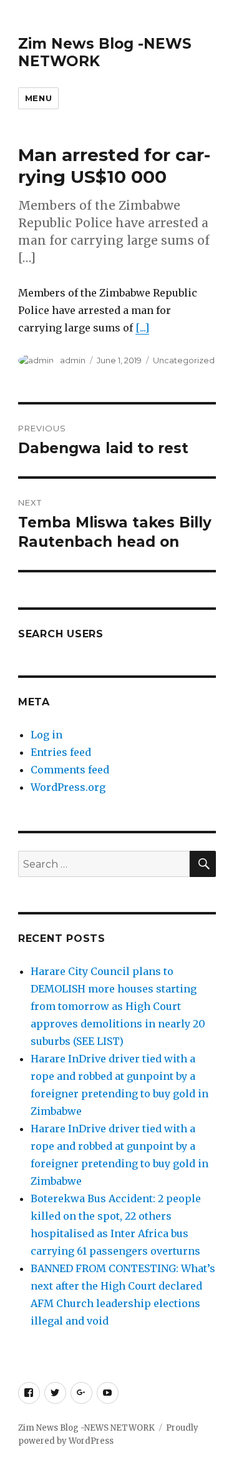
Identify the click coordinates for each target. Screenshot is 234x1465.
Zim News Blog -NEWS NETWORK (86, 1428)
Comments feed (70, 769)
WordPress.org (68, 787)
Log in (46, 734)
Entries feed (61, 752)
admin (72, 360)
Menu (38, 98)
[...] (142, 327)
